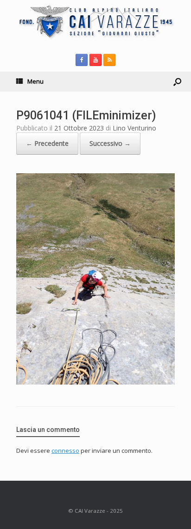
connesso (65, 450)
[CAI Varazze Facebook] (82, 60)
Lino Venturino (134, 128)
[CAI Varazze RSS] (109, 60)
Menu (35, 81)
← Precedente (47, 143)
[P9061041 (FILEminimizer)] (95, 382)
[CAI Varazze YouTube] (95, 60)
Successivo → (110, 143)
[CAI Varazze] (95, 21)
